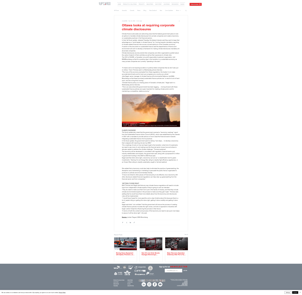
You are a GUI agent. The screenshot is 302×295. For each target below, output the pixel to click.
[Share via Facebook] (122, 222)
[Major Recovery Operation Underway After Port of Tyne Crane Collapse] (176, 243)
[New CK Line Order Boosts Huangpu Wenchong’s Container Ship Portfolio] (151, 243)
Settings (288, 292)
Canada (132, 10)
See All (186, 234)
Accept (295, 292)
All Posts (116, 10)
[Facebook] (155, 284)
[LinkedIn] (144, 284)
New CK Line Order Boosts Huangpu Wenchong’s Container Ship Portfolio (151, 253)
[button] (186, 10)
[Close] (300, 292)
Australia (124, 10)
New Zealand (153, 10)
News (138, 10)
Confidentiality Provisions (182, 285)
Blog (145, 10)
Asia (161, 10)
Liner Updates (169, 10)
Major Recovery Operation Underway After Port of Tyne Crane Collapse (176, 253)
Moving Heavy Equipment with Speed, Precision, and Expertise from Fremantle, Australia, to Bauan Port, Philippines (125, 253)
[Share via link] (134, 222)
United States (185, 284)
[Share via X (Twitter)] (126, 222)
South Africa (185, 282)
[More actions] (179, 21)
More (177, 10)
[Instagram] (149, 284)
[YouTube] (160, 284)
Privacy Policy (62, 292)
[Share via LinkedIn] (130, 222)
